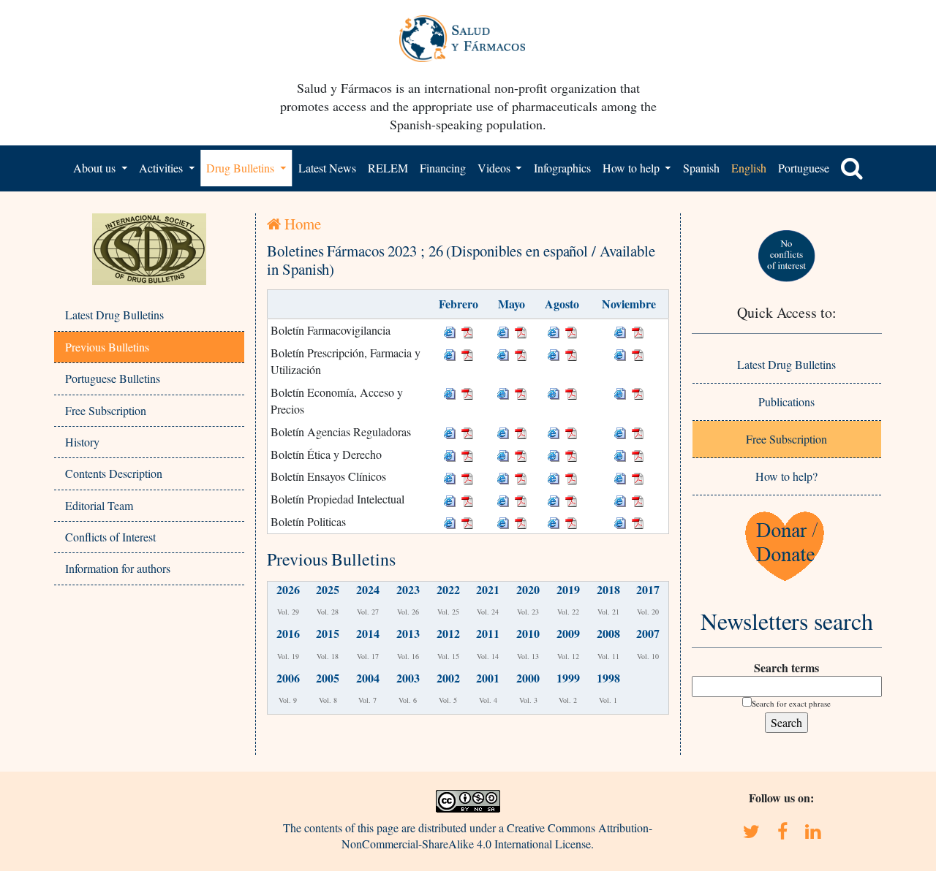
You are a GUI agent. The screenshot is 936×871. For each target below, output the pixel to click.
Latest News (327, 167)
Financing (443, 167)
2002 (448, 677)
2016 (288, 633)
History (82, 441)
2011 (487, 633)
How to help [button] (633, 167)
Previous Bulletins (107, 346)
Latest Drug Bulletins (114, 314)
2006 (288, 677)
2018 (608, 589)
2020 (528, 589)
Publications (786, 401)
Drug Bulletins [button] (241, 167)
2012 (448, 633)
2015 (327, 633)
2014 (368, 633)
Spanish (701, 167)
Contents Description (113, 473)
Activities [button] (162, 167)
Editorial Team (99, 505)
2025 (327, 589)
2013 (408, 633)
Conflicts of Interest (110, 536)
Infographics (562, 167)
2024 (368, 589)
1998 (608, 677)
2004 (368, 677)
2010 (528, 633)
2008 (608, 633)
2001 (487, 677)
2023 (408, 589)
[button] (852, 168)
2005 (327, 677)
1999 (568, 677)
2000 (528, 677)
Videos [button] (495, 167)
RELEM (388, 167)
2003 (408, 677)
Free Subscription (105, 410)
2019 (568, 589)
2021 (487, 589)
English (748, 167)
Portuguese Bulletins (112, 378)
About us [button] (95, 167)
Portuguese (803, 167)
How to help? (786, 476)
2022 (448, 589)
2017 (648, 589)
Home (301, 223)
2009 (568, 633)
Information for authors (117, 568)
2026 (288, 589)
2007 (648, 633)
